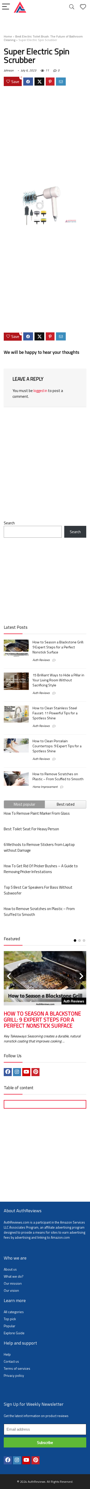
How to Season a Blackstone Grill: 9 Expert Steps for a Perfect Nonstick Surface (58, 647)
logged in (40, 391)
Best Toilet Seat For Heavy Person (31, 829)
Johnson (9, 70)
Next (81, 976)
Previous (9, 976)
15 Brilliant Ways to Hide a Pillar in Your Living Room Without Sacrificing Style (58, 680)
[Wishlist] (83, 7)
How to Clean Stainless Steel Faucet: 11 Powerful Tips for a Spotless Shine (55, 713)
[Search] (72, 7)
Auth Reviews (41, 659)
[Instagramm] (17, 1072)
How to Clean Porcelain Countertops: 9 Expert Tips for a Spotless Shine (57, 746)
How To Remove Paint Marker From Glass (37, 813)
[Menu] (6, 7)
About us (10, 1269)
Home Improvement (45, 786)
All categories (14, 1311)
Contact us (11, 1361)
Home (8, 36)
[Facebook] (8, 1072)
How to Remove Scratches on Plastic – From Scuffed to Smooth (58, 776)
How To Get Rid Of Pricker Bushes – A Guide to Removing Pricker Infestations (41, 869)
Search (9, 523)
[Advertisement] (45, 136)
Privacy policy (14, 1375)
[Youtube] (26, 1072)
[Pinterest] (36, 1072)
